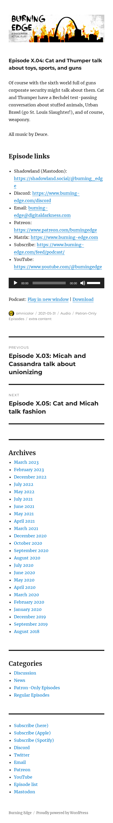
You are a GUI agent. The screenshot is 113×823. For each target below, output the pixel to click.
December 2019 (30, 616)
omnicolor (25, 313)
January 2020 (28, 609)
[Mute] (82, 283)
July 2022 (23, 484)
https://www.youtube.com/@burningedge (58, 266)
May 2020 (24, 580)
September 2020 (31, 550)
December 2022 (30, 477)
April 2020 (24, 587)
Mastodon (24, 791)
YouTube (23, 777)
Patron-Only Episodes (37, 687)
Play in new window (48, 299)
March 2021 (26, 528)
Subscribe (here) (31, 725)
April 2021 (24, 521)
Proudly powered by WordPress (62, 813)
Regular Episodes (31, 695)
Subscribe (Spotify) (34, 740)
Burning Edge (20, 813)
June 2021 (24, 506)
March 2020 (26, 594)
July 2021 (23, 499)
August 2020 (27, 557)
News (19, 680)
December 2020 (30, 535)
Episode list (26, 784)
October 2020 (28, 543)
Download (83, 299)
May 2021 (24, 513)
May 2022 (24, 491)
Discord (22, 747)
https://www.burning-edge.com (64, 237)
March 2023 (26, 462)
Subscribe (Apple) (32, 732)
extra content (40, 319)
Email (20, 762)
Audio (65, 313)
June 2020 (24, 572)
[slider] (94, 282)
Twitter (21, 755)
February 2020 (29, 602)
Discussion (25, 673)
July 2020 (23, 565)
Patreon (22, 769)
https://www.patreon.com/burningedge (55, 230)
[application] (56, 283)
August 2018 (26, 631)
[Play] (15, 283)
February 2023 (29, 469)
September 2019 (31, 624)
